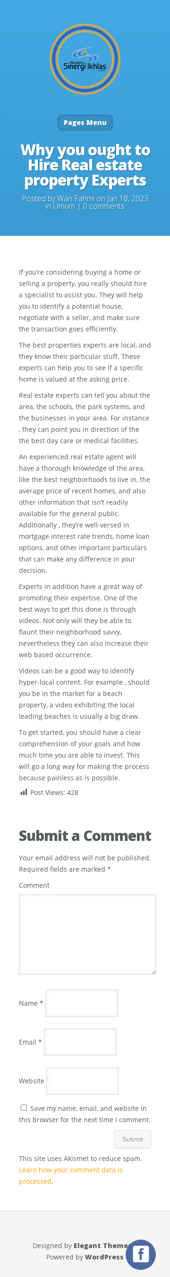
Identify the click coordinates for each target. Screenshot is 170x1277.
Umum (64, 206)
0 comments (104, 206)
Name (31, 1003)
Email (30, 1041)
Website (31, 1080)
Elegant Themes (103, 1245)
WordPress (104, 1256)
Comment (34, 885)
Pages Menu (85, 122)
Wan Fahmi (75, 198)
